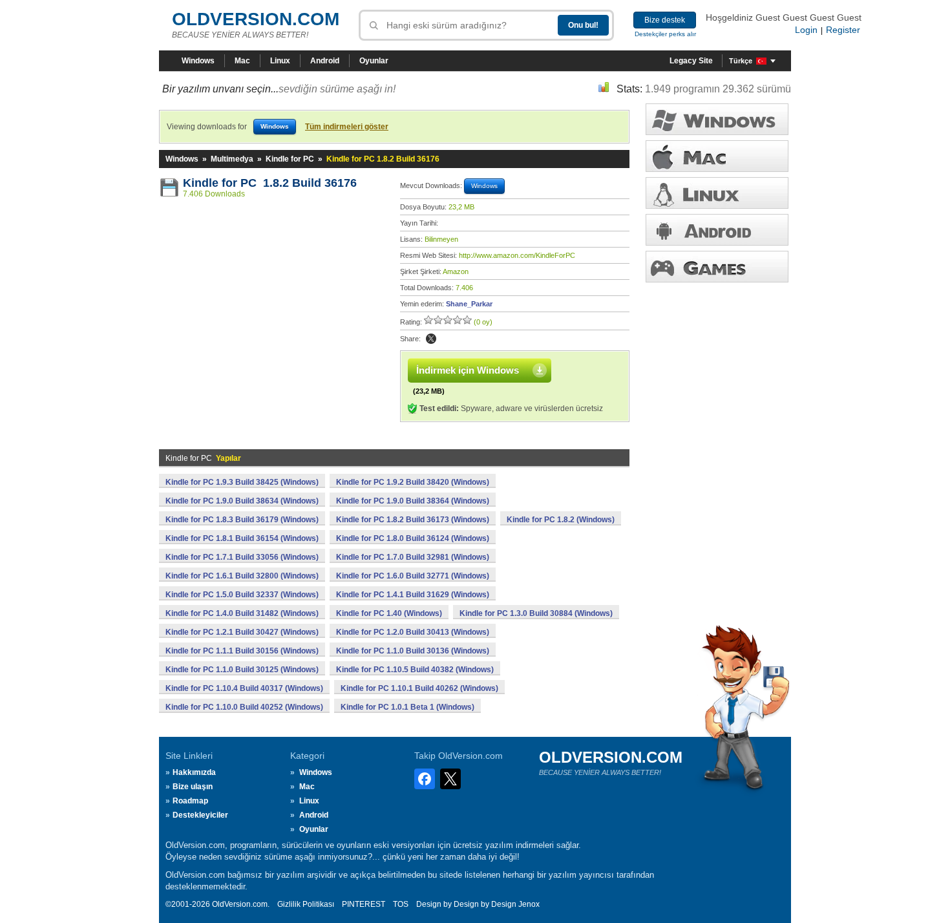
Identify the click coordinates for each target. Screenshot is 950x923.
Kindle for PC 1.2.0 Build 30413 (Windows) (412, 632)
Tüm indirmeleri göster (346, 126)
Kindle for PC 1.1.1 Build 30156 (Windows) (242, 650)
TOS (400, 904)
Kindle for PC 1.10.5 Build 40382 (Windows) (415, 669)
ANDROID (717, 230)
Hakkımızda (194, 772)
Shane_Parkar (469, 304)
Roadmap (190, 800)
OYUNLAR (717, 266)
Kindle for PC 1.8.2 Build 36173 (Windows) (412, 519)
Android (324, 60)
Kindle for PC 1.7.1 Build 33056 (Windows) (242, 557)
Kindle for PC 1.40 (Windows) (389, 613)
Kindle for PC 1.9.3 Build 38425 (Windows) (242, 482)
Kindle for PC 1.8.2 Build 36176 (270, 182)
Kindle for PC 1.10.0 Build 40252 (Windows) (244, 707)
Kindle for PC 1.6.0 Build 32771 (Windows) (412, 575)
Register (843, 30)
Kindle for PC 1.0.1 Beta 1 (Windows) (407, 707)
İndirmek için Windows (467, 370)
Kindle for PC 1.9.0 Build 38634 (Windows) (242, 500)
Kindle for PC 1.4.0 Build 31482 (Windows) (242, 613)
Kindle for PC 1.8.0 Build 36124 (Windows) (412, 538)
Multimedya (232, 159)
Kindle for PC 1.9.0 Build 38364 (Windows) (412, 500)
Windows (198, 60)
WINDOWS (717, 119)
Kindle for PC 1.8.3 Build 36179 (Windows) (242, 519)
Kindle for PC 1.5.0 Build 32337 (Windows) (242, 594)
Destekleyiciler (200, 815)
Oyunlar (373, 60)
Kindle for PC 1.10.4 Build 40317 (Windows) (244, 688)
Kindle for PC (290, 159)
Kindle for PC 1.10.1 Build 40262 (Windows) (419, 688)
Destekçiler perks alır (665, 33)
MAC (717, 156)
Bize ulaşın (193, 786)
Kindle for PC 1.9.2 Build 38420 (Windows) (412, 482)
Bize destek (664, 20)
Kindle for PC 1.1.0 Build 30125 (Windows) (242, 669)
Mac (242, 60)
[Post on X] (431, 339)
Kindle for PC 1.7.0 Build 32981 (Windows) (412, 557)
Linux (280, 60)
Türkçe (740, 61)
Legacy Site (691, 60)
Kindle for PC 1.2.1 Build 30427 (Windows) (242, 632)
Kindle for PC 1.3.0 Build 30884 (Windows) (536, 613)
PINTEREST (363, 904)
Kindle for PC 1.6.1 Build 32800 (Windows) (242, 575)
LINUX (717, 193)
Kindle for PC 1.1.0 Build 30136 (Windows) (412, 650)
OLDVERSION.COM (255, 19)
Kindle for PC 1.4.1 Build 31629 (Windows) (412, 594)
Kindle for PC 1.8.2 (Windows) (561, 519)
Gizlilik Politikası (305, 904)
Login (806, 30)
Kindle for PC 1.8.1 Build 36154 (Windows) (242, 538)
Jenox (529, 904)
